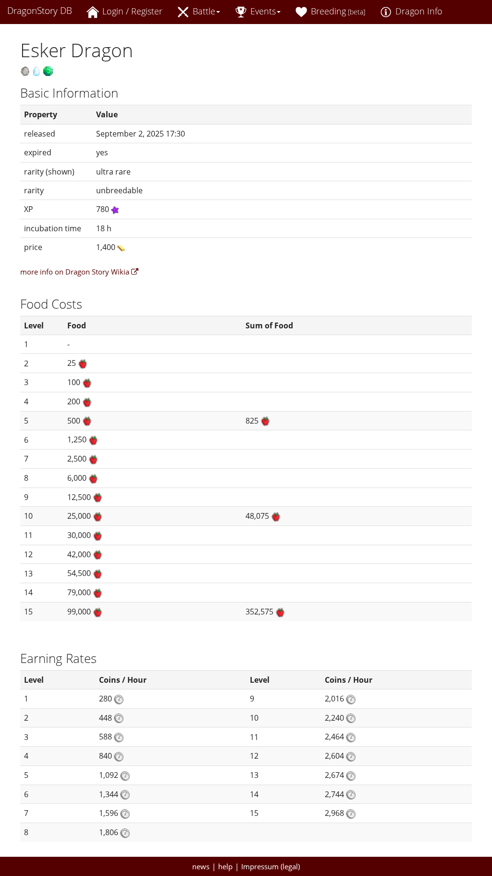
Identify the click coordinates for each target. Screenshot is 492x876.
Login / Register (131, 11)
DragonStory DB (39, 10)
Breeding (336, 11)
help (225, 866)
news (200, 866)
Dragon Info (418, 11)
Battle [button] (202, 11)
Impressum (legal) (270, 866)
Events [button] (262, 11)
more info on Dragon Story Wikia (75, 271)
